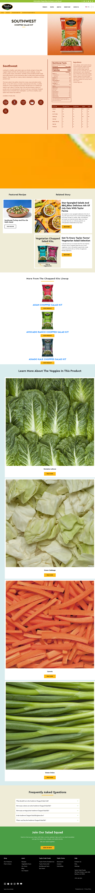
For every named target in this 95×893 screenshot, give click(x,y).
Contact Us (78, 861)
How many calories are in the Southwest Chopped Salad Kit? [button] (33, 806)
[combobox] (23, 83)
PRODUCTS (45, 7)
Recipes (24, 861)
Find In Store (7, 864)
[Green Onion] (50, 726)
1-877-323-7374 (78, 878)
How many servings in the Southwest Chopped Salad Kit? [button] (32, 810)
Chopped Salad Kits (16, 12)
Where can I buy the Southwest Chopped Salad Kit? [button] (31, 820)
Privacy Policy (87, 889)
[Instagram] (15, 883)
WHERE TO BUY (67, 7)
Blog (23, 868)
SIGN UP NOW (47, 847)
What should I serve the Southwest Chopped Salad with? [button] (32, 801)
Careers (59, 864)
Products (8, 12)
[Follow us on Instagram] (86, 1)
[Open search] (93, 7)
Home (2, 12)
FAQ (76, 864)
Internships (60, 866)
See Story (67, 226)
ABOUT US (59, 7)
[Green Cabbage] (50, 523)
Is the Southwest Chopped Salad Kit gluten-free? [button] (30, 815)
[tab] (47, 801)
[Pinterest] (11, 883)
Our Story (24, 866)
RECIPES (52, 7)
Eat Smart (42, 868)
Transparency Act (79, 889)
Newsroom (60, 861)
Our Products (8, 861)
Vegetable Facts (26, 864)
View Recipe (10, 226)
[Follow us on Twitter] (82, 1)
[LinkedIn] (5, 883)
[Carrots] (50, 624)
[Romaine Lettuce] (50, 422)
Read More (50, 473)
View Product (47, 308)
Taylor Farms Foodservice (46, 861)
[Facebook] (18, 883)
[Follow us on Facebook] (84, 1)
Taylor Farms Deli (44, 864)
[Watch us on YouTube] (88, 1)
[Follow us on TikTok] (92, 1)
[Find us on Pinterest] (90, 1)
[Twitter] (8, 883)
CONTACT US (76, 7)
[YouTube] (21, 883)
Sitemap (77, 866)
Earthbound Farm (44, 866)
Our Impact (25, 870)
